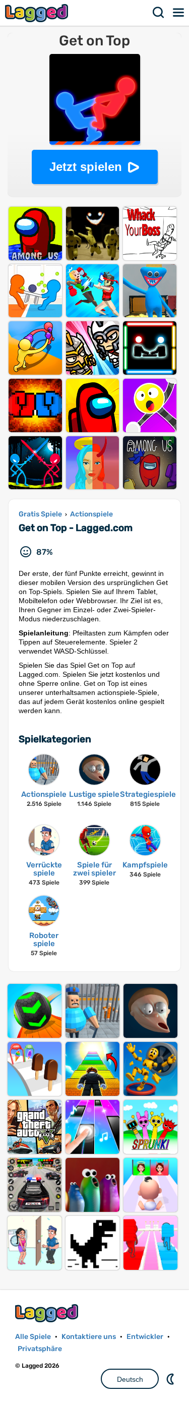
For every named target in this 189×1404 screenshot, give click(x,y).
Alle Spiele (33, 1336)
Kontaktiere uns (88, 1336)
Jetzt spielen (85, 166)
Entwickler (145, 1336)
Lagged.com (48, 1313)
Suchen (159, 12)
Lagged (38, 13)
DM (171, 1379)
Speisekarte (179, 12)
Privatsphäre (40, 1348)
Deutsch (130, 1379)
